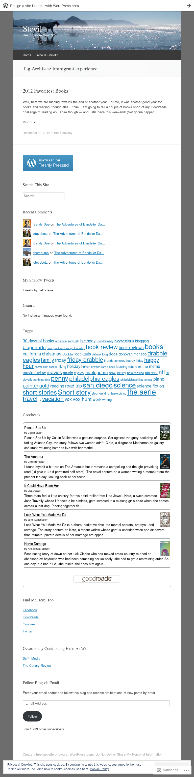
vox (68, 399)
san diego (98, 385)
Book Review (63, 132)
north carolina (41, 379)
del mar (96, 354)
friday (60, 360)
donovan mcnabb (133, 353)
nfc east (151, 372)
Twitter (27, 631)
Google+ (29, 624)
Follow (32, 716)
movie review (34, 372)
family (47, 359)
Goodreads (31, 617)
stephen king (100, 393)
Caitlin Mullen (35, 432)
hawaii (38, 367)
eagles (31, 359)
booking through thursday (69, 348)
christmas (51, 353)
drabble (157, 352)
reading (57, 386)
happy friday (134, 360)
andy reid (73, 341)
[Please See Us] (165, 438)
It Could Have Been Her (41, 485)
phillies (148, 379)
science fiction (150, 385)
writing (107, 399)
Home (27, 54)
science (125, 384)
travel (30, 398)
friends (108, 360)
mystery (79, 373)
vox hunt (82, 398)
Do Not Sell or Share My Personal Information (128, 754)
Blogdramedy (104, 341)
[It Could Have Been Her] (165, 496)
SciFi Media (31, 658)
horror (85, 366)
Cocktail (68, 354)
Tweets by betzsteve (38, 290)
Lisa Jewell (34, 490)
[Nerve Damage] (165, 554)
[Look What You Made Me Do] (165, 525)
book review (102, 346)
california (32, 353)
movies (54, 372)
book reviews (131, 347)
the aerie (141, 391)
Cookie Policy (99, 769)
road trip (73, 385)
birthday (87, 341)
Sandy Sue (41, 224)
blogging (142, 340)
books (154, 346)
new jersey (117, 372)
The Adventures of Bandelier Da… (80, 224)
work (96, 399)
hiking (62, 366)
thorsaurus (41, 252)
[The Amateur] (165, 467)
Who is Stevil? (47, 54)
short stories (40, 391)
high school (50, 367)
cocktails (83, 354)
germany (119, 360)
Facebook (30, 609)
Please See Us (35, 427)
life (139, 367)
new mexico (135, 372)
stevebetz (40, 233)
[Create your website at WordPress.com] (97, 5)
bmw (50, 348)
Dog (105, 354)
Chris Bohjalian (36, 461)
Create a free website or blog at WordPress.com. (58, 754)
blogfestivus (124, 340)
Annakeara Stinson (39, 548)
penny (59, 377)
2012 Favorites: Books (45, 90)
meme (154, 366)
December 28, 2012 (36, 132)
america (61, 341)
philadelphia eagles (94, 378)
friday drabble (85, 359)
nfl (162, 372)
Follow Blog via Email (41, 682)
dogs (113, 353)
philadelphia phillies (131, 379)
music (68, 372)
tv (39, 399)
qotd (44, 385)
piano (158, 378)
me (145, 366)
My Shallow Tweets (38, 280)
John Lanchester (37, 519)
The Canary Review (37, 665)
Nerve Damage (35, 543)
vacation (53, 398)
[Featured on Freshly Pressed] (48, 169)
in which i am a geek (103, 367)
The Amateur (33, 456)
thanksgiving (118, 393)
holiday (73, 366)
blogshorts (34, 347)
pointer (30, 385)
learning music (126, 366)
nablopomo (96, 372)
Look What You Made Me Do (45, 514)
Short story (74, 392)
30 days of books (38, 341)
